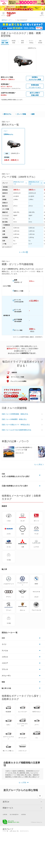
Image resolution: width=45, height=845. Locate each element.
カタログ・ (5, 41)
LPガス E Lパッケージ (18, 183)
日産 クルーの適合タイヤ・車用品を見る (16, 424)
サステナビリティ (24, 831)
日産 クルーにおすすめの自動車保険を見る (16, 430)
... (13, 20)
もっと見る (22, 252)
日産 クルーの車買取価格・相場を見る (15, 414)
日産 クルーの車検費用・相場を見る (14, 419)
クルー (6, 131)
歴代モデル (7, 114)
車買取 (14, 41)
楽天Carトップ (6, 20)
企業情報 (5, 814)
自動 (40, 41)
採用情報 (23, 814)
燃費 (33, 114)
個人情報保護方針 (14, 814)
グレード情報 (21, 114)
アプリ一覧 (5, 831)
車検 (22, 41)
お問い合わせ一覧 (14, 831)
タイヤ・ (31, 41)
